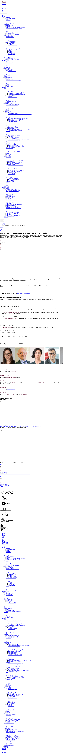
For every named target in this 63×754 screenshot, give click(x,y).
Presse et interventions (11, 52)
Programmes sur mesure (10, 181)
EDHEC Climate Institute (10, 730)
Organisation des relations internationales (12, 34)
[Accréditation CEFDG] (6, 511)
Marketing (7, 125)
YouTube (3, 536)
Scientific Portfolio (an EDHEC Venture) (12, 207)
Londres (7, 84)
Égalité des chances (9, 70)
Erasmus (7, 78)
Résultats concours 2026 (12, 107)
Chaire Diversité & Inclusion (10, 739)
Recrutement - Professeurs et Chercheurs (12, 59)
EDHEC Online (6, 186)
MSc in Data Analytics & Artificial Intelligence (15, 119)
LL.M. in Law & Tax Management (13, 124)
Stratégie (7, 561)
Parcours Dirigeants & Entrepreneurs (14, 163)
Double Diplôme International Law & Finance (15, 93)
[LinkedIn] (31, 246)
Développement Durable (10, 128)
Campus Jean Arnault (9, 86)
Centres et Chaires (7, 199)
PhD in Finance (8, 184)
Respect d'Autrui (9, 74)
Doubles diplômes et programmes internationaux (13, 32)
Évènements (8, 141)
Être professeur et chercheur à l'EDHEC (12, 569)
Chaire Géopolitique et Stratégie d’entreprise (13, 215)
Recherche (2, 230)
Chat (3, 537)
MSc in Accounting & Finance (13, 113)
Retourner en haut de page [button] (4, 485)
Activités (9, 50)
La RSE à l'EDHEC (9, 21)
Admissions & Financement (10, 150)
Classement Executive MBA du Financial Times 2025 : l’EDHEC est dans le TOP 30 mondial (15, 474)
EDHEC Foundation (7, 56)
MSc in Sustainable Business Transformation (15, 130)
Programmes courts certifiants (10, 164)
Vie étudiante (6, 61)
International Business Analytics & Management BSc (16, 94)
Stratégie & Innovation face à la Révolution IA (15, 165)
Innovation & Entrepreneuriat (10, 134)
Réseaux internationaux (10, 33)
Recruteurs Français (11, 40)
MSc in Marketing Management (13, 122)
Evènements (8, 155)
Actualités (7, 102)
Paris (7, 82)
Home (3, 15)
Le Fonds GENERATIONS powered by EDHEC (14, 28)
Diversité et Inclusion (9, 69)
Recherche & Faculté (5, 187)
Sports (5, 66)
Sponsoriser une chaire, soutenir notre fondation (13, 48)
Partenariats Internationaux (12, 45)
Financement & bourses (12, 98)
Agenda (7, 110)
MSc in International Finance (12, 116)
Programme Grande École (8, 103)
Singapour (7, 85)
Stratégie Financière (11, 167)
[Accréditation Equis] (4, 500)
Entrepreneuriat (6, 24)
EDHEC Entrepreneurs (10, 25)
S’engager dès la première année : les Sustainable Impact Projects (10, 461)
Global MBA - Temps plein (12, 689)
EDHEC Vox (6, 747)
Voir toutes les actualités (4, 484)
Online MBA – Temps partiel (10, 147)
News (7, 633)
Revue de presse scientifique (10, 196)
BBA (5, 88)
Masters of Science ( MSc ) (8, 111)
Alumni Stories (8, 154)
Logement (5, 76)
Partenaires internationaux (10, 30)
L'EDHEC (4, 16)
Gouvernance (8, 20)
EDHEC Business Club (12, 43)
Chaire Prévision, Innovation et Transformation (13, 213)
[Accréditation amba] (7, 494)
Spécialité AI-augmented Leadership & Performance (16, 146)
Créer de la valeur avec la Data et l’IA (14, 695)
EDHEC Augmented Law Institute (11, 200)
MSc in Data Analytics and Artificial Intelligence (15, 663)
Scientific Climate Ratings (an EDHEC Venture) (13, 208)
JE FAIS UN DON (3, 12)
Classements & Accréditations (11, 23)
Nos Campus (6, 612)
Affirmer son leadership (12, 172)
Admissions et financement (10, 95)
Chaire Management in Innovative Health (12, 212)
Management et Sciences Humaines (11, 721)
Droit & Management (9, 136)
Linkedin (3, 535)
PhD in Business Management (11, 185)
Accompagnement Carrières (8, 62)
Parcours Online (10, 91)
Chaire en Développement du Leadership (12, 738)
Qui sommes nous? (7, 17)
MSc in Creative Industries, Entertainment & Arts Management (18, 118)
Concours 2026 (8, 638)
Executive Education (7, 156)
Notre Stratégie (8, 552)
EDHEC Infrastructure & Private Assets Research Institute (15, 201)
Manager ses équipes (11, 173)
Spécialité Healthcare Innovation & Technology (15, 145)
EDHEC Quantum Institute (10, 202)
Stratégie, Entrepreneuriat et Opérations (12, 191)
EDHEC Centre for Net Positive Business (12, 206)
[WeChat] (31, 248)
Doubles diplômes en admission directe (12, 138)
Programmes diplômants (10, 161)
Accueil (3, 223)
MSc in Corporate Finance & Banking (14, 646)
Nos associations (8, 64)
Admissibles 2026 (11, 108)
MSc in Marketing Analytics (12, 121)
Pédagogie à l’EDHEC (9, 197)
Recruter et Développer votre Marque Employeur (14, 39)
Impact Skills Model (11, 53)
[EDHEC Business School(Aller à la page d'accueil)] (3, 2)
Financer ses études (7, 75)
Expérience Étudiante (5, 60)
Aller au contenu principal (4, 0)
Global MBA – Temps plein (10, 143)
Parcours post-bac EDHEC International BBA (13, 620)
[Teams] (31, 247)
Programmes (8, 26)
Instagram (3, 534)
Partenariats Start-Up (11, 44)
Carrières (7, 99)
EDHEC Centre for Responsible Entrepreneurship (14, 204)
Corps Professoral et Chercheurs (9, 193)
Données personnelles (5, 543)
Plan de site (4, 544)
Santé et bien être (7, 67)
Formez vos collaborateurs (10, 47)
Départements (6, 188)
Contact (3, 539)
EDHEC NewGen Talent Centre (11, 205)
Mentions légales (5, 542)
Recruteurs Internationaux (12, 41)
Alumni (3, 7)
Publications (10, 51)
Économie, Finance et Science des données (13, 190)
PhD (5, 713)
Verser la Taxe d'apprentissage (11, 578)
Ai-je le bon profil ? (11, 180)
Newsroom (4, 4)
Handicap (7, 73)
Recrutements (8, 198)
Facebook (3, 533)
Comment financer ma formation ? (13, 178)
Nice (7, 83)
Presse (3, 540)
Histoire (7, 19)
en (2, 11)
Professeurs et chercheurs (10, 194)
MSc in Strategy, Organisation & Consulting (15, 123)
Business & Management (10, 117)
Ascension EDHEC (11, 604)
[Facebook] (31, 244)
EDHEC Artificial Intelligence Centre (12, 203)
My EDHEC (4, 8)
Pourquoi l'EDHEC (11, 176)
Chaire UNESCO (9, 214)
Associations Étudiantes (8, 63)
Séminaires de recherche (10, 195)
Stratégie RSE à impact (11, 696)
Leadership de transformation (12, 168)
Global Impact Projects (9, 31)
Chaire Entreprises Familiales (10, 210)
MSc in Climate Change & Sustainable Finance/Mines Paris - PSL (18, 139)
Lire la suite (2, 464)
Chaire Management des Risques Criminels (13, 211)
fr (2, 10)
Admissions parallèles (11, 629)
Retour (1, 227)
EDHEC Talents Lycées (12, 71)
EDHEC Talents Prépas (12, 603)
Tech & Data (8, 131)
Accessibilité (4, 545)
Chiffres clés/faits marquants (10, 18)
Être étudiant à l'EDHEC (10, 36)
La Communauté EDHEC (8, 35)
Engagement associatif (9, 65)
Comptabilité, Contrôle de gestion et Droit (12, 189)
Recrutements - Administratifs (11, 58)
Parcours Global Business (12, 90)
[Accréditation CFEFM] (4, 517)
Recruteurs (4, 749)
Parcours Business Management (13, 621)
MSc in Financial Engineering (13, 664)
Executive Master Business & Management (15, 162)
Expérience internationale (8, 77)
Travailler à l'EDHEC (7, 57)
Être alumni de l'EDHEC (10, 37)
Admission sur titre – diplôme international (12, 106)
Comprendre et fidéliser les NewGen (12, 49)
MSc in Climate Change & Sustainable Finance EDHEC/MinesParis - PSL (20, 114)
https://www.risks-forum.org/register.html (23, 293)
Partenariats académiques (10, 79)
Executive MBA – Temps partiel (11, 144)
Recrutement (4, 541)
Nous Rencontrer (9, 100)
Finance (7, 112)
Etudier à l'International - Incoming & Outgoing (13, 80)
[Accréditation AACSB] (6, 506)
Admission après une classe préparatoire (12, 104)
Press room (4, 6)
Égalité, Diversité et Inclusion (8, 68)
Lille (7, 81)
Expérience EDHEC (9, 148)
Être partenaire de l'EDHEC (10, 42)
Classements (10, 680)
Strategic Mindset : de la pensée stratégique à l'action (16, 170)
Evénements (2, 229)
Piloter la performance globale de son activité (15, 171)
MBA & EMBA (6, 142)
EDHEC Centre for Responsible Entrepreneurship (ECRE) (15, 27)
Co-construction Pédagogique (12, 46)
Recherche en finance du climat (9, 216)
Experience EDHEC (9, 704)
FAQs (9, 152)
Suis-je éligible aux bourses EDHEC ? (14, 151)
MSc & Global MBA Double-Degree (14, 140)
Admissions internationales (12, 97)
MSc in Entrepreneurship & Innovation (14, 120)
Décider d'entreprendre (11, 174)
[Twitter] (31, 245)
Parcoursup (10, 96)
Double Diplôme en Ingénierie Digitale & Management (16, 92)
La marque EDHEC (9, 22)
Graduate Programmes (11, 54)
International (6, 560)
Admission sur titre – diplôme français (12, 105)
